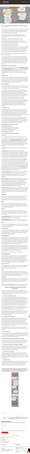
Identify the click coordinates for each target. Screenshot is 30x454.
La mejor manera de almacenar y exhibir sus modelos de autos (9, 418)
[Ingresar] (25, 2)
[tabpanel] (15, 15)
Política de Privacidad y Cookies (5, 442)
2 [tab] (15, 22)
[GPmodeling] (5, 2)
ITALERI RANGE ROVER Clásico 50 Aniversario (10, 124)
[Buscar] (29, 2)
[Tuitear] (3, 412)
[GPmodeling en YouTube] (17, 435)
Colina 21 (25, 158)
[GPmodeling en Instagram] (16, 435)
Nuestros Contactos (3, 444)
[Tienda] (27, 2)
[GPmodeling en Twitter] (13, 435)
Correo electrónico (4, 425)
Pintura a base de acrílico (6, 216)
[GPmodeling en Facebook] (12, 435)
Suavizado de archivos (11, 284)
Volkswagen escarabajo (24, 67)
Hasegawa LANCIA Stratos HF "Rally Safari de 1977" (11, 133)
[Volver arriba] (29, 449)
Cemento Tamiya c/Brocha (15, 139)
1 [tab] (14, 22)
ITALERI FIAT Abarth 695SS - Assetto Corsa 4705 (10, 127)
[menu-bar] (1, 2)
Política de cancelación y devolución (5, 441)
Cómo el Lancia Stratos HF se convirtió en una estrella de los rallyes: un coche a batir (21, 418)
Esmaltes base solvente (6, 219)
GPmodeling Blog (18, 444)
